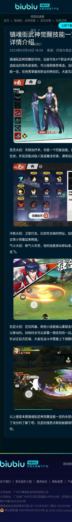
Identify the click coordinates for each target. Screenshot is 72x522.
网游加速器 (37, 16)
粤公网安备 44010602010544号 (24, 510)
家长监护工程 (24, 481)
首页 (6, 20)
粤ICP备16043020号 (13, 501)
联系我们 (36, 44)
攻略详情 (61, 20)
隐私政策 (57, 481)
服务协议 (41, 481)
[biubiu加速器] (36, 6)
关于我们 (5, 481)
